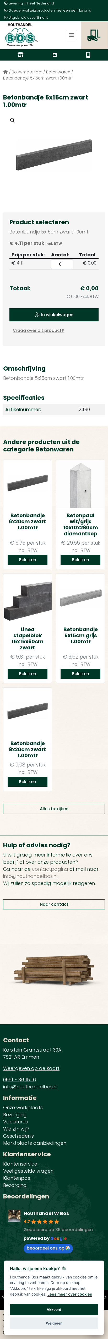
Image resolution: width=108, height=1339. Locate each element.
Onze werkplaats (23, 1107)
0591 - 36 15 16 (19, 1079)
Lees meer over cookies (69, 1294)
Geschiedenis (18, 1136)
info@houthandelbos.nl (30, 1086)
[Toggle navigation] (71, 35)
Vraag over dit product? (38, 330)
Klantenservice (20, 1164)
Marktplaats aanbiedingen (34, 1143)
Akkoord (54, 1309)
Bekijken (27, 560)
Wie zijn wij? (16, 1129)
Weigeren (54, 1323)
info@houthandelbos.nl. (30, 876)
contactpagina (50, 869)
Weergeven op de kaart (31, 1068)
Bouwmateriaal (27, 72)
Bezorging (15, 1114)
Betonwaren (58, 72)
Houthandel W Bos (46, 1213)
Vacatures (15, 1121)
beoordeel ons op (45, 1248)
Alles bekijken (54, 809)
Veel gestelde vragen (28, 1171)
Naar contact (54, 904)
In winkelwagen (56, 315)
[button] (12, 120)
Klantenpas (16, 1178)
